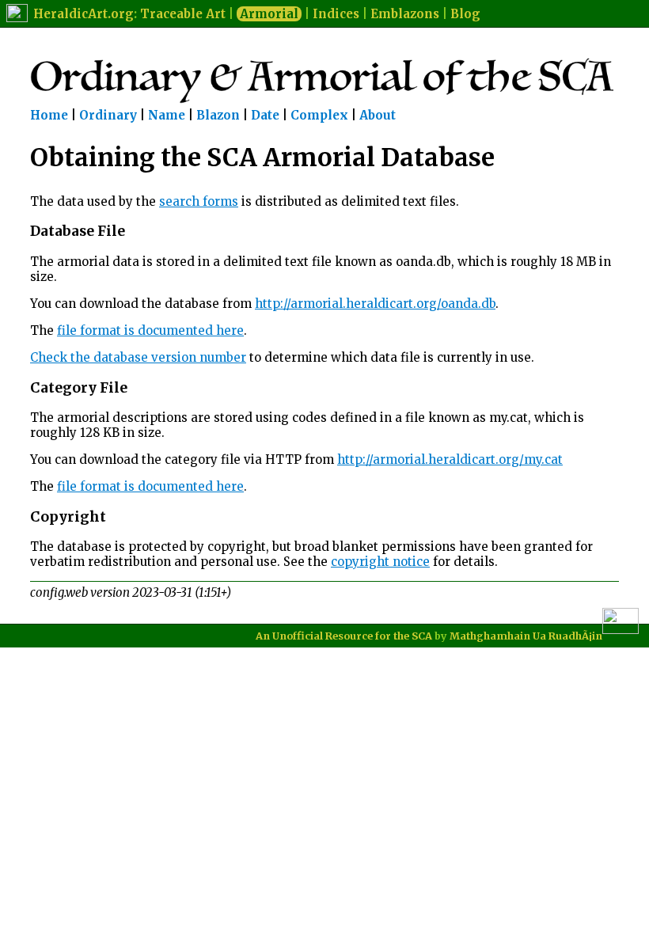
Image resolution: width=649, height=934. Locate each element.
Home (49, 115)
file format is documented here (150, 330)
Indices (336, 13)
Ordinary (108, 115)
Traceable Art (183, 13)
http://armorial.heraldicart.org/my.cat (450, 459)
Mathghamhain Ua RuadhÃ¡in (526, 635)
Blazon (218, 115)
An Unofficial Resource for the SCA (344, 635)
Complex (319, 115)
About (377, 115)
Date (265, 115)
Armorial (269, 13)
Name (166, 115)
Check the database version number (138, 357)
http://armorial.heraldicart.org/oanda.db (375, 303)
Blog (465, 13)
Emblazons (404, 13)
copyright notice (380, 561)
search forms (198, 201)
